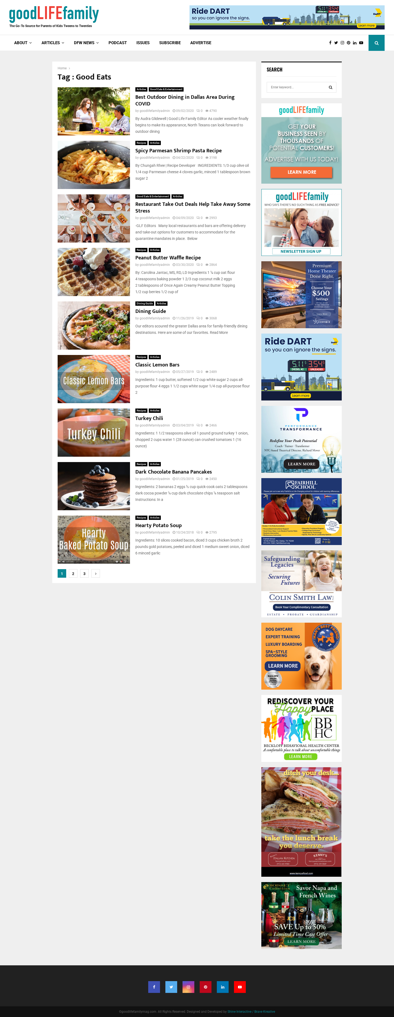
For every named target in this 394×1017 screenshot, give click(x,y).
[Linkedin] (356, 43)
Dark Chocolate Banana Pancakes (173, 472)
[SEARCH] (330, 87)
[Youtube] (362, 43)
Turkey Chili (149, 418)
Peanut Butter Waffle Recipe (168, 257)
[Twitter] (337, 43)
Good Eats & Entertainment (166, 89)
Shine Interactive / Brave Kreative (251, 1012)
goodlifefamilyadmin (155, 111)
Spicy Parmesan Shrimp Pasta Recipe (178, 150)
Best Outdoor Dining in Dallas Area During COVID (185, 100)
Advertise (200, 42)
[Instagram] (344, 43)
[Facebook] (331, 43)
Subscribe (170, 42)
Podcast (118, 42)
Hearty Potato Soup (158, 525)
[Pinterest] (350, 43)
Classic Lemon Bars (157, 364)
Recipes (141, 142)
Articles (141, 89)
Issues (143, 42)
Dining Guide (145, 303)
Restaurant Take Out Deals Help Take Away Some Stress (192, 208)
